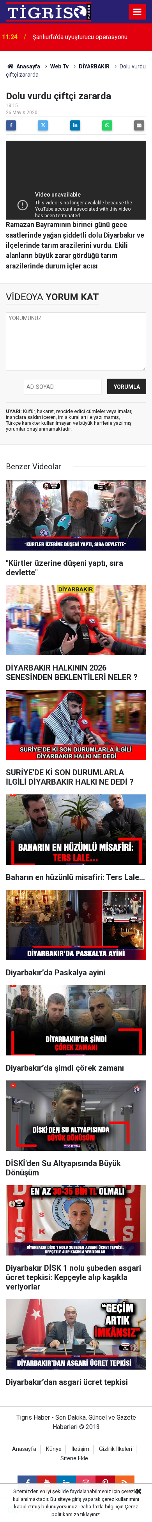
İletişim (80, 1449)
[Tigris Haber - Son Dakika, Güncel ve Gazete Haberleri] (48, 11)
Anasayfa (27, 66)
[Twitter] (43, 125)
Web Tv (59, 66)
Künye (54, 1449)
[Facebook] (11, 125)
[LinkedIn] (75, 125)
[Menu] (138, 12)
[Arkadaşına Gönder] (139, 125)
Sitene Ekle (74, 1458)
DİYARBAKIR (94, 66)
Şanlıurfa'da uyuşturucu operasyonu (79, 37)
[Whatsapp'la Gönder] (107, 125)
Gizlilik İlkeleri (115, 1449)
